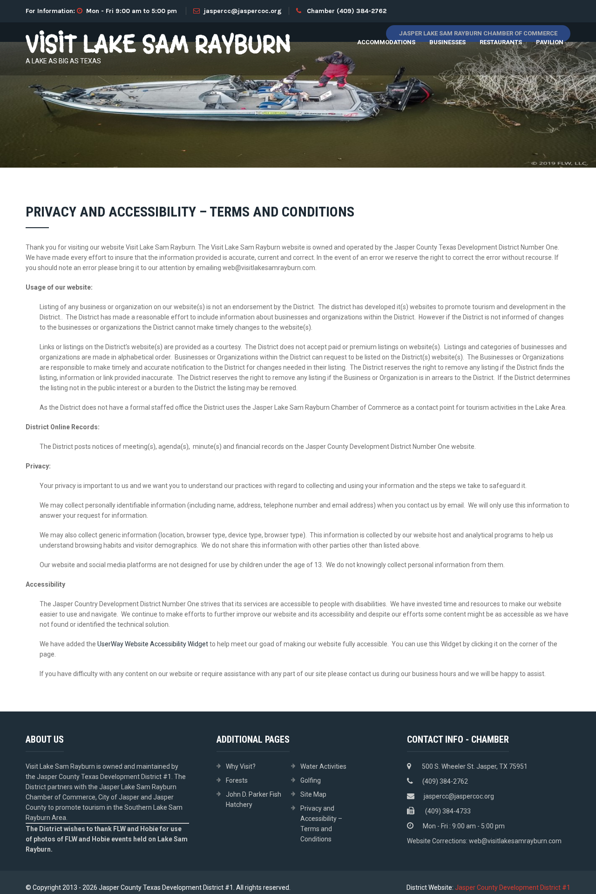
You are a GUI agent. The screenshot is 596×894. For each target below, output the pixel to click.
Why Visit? (241, 766)
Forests (237, 780)
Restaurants (501, 42)
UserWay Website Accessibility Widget (152, 644)
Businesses (447, 42)
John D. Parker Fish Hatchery (253, 799)
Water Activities (323, 766)
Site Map (313, 794)
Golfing (310, 780)
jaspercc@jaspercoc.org (242, 11)
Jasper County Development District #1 (512, 887)
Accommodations (386, 42)
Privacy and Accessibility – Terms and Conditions (321, 824)
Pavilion (549, 42)
